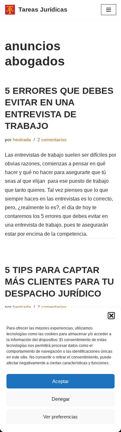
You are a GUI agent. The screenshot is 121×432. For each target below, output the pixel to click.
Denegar (61, 399)
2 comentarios (51, 139)
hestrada (22, 139)
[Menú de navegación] (108, 9)
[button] (111, 315)
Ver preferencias (60, 416)
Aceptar (60, 381)
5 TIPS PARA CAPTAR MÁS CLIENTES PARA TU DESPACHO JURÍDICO (59, 282)
